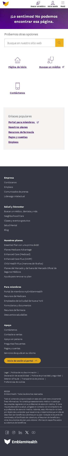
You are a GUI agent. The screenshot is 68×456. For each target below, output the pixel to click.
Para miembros (12, 287)
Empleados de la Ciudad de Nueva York (23, 300)
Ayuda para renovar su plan (18, 276)
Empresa (9, 177)
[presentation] (59, 43)
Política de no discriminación (24, 372)
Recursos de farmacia (14, 310)
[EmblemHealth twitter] (27, 432)
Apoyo (7, 325)
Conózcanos (10, 182)
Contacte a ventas (13, 334)
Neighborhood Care (14, 216)
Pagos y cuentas (12, 348)
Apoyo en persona (13, 339)
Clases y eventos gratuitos (17, 220)
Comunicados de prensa (16, 191)
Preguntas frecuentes (14, 343)
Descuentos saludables (15, 314)
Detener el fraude (12, 378)
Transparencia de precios (33, 378)
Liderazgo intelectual (14, 196)
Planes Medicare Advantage (18, 249)
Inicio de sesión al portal (20, 360)
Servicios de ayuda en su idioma (19, 353)
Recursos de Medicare (15, 296)
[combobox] (29, 44)
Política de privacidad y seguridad (47, 375)
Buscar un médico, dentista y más (20, 211)
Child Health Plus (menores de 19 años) (23, 263)
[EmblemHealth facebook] (7, 432)
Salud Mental (10, 225)
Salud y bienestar (14, 206)
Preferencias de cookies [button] (14, 381)
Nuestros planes (13, 240)
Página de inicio (17, 67)
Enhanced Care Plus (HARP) (18, 259)
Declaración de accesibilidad (17, 375)
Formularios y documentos (17, 305)
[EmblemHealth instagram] (14, 432)
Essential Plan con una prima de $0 (21, 245)
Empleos (8, 187)
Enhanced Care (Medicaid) (17, 254)
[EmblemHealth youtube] (33, 432)
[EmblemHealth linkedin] (20, 432)
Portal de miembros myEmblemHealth (23, 291)
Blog (6, 230)
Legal (6, 372)
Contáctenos (17, 93)
